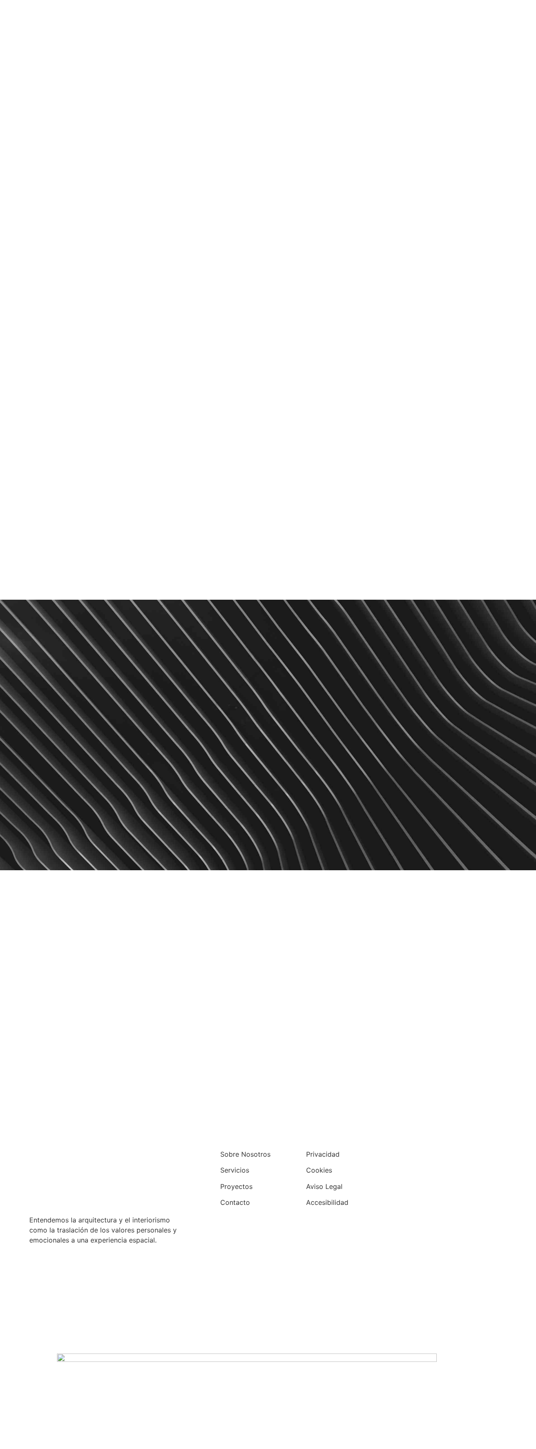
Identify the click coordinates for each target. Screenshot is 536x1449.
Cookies (319, 1170)
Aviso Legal (324, 1186)
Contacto (235, 1202)
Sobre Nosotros (245, 1154)
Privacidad (323, 1154)
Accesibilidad (327, 1202)
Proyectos (236, 1186)
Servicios (234, 1170)
